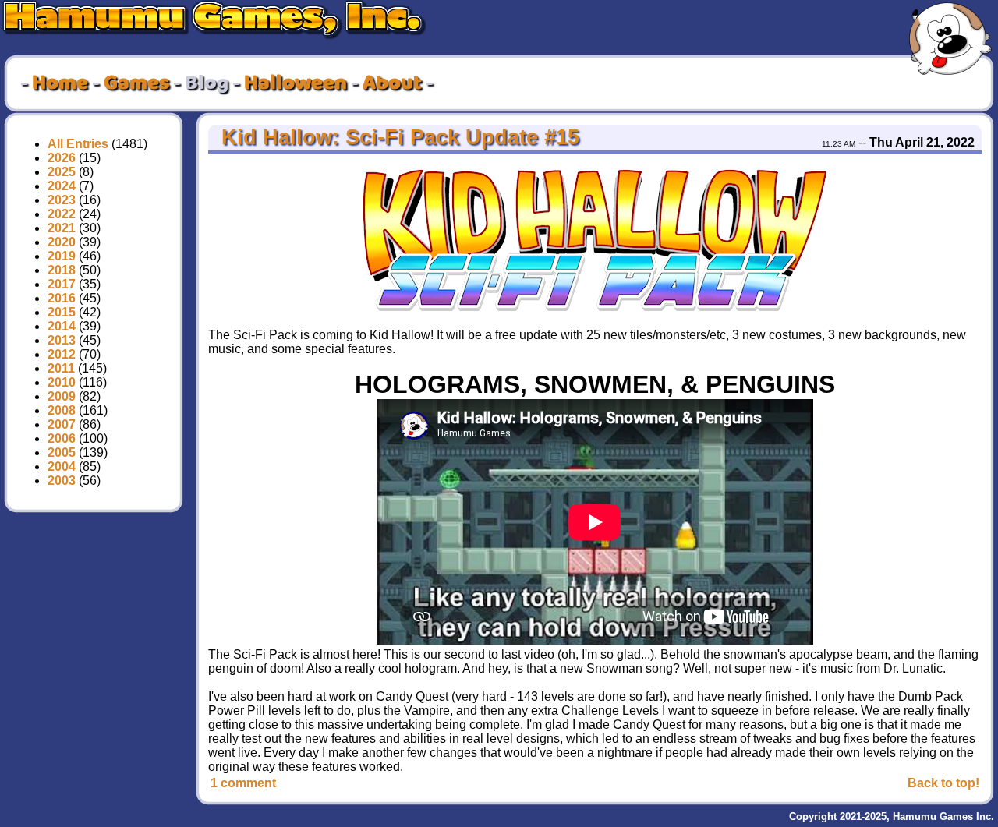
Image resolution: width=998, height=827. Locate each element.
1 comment (243, 783)
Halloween (295, 83)
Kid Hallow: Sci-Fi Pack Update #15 (397, 137)
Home (60, 83)
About (392, 83)
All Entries (78, 143)
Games (136, 83)
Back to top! (943, 783)
